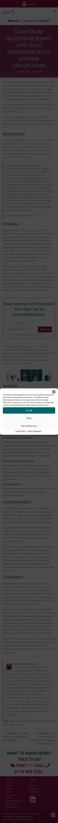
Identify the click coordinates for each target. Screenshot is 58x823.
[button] (53, 391)
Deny (29, 418)
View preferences (29, 426)
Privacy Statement (34, 431)
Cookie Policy (20, 431)
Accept (29, 410)
